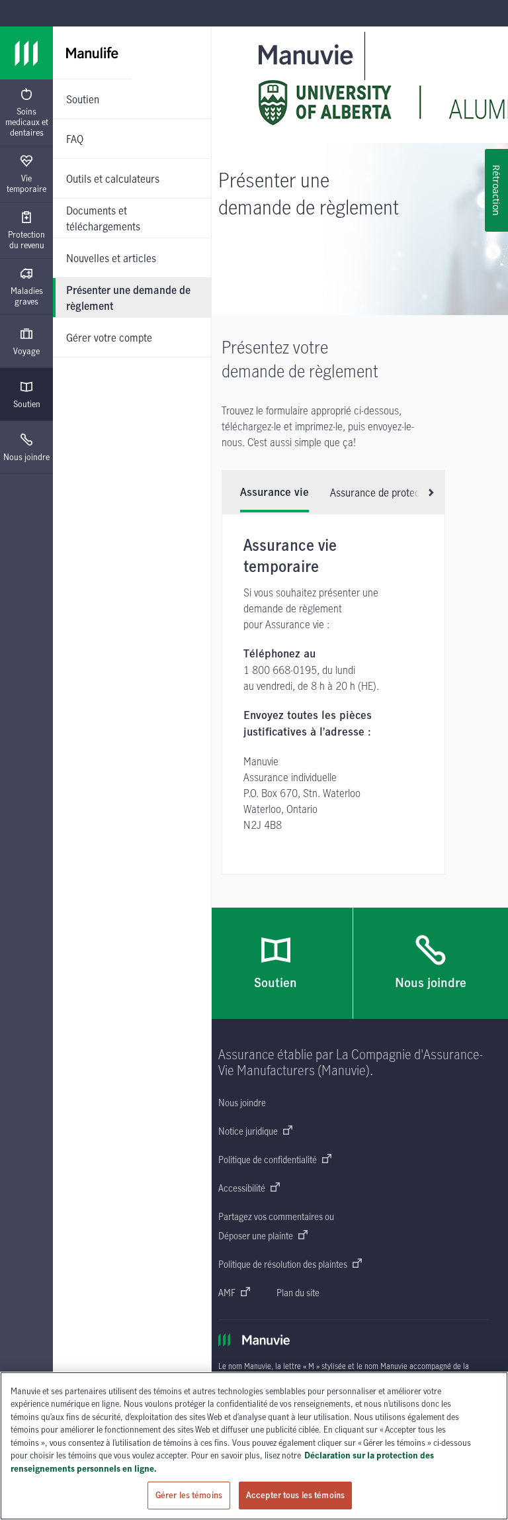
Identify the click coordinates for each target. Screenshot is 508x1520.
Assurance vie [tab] (274, 492)
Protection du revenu (26, 239)
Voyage (26, 351)
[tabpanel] (333, 694)
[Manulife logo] (26, 52)
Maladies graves (27, 296)
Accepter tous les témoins (295, 1495)
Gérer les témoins (188, 1495)
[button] (426, 492)
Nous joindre (26, 457)
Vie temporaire (26, 183)
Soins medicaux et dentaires (26, 121)
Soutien (26, 404)
